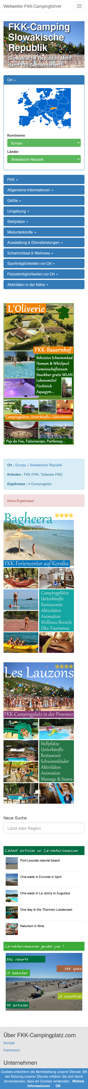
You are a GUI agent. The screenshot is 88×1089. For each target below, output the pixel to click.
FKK (11, 179)
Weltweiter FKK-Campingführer (32, 6)
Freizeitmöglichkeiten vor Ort (31, 274)
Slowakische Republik (46, 465)
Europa (20, 465)
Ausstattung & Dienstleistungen (34, 242)
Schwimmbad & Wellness (29, 253)
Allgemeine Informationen (29, 189)
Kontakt (9, 1042)
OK (58, 1085)
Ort (10, 79)
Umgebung (17, 211)
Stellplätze (16, 221)
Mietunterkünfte (20, 232)
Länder (13, 151)
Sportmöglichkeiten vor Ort (29, 263)
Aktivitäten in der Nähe (26, 284)
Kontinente (16, 135)
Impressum (12, 1050)
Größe (13, 200)
